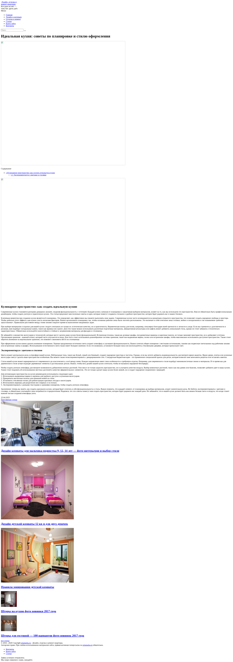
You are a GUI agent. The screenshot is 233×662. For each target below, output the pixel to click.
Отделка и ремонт (13, 19)
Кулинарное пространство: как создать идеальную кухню (30, 173)
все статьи (5, 641)
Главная (9, 15)
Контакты (10, 26)
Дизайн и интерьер (14, 17)
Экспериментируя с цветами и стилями (28, 175)
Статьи (9, 21)
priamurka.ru (26, 643)
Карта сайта (11, 24)
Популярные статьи (9, 400)
